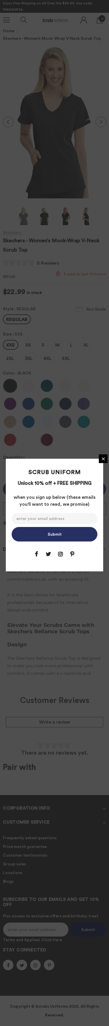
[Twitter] (48, 554)
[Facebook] (36, 554)
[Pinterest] (72, 554)
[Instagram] (60, 554)
